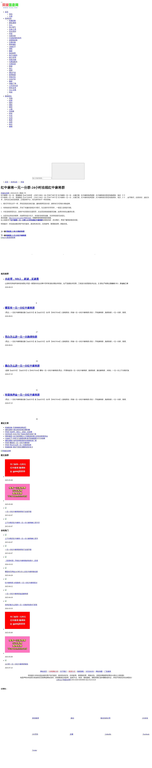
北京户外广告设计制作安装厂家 (24, 434)
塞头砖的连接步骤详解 (21, 430)
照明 (10, 70)
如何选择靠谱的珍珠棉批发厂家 (25, 440)
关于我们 (63, 671)
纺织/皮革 (12, 88)
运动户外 (12, 79)
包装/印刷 (12, 59)
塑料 (10, 49)
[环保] (7, 432)
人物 (10, 109)
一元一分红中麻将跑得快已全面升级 (18, 511)
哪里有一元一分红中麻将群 (20, 307)
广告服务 (107, 671)
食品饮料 (12, 53)
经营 (10, 100)
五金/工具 (12, 29)
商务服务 (12, 44)
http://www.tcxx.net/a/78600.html (20, 218)
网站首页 (43, 671)
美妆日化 (12, 77)
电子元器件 (13, 55)
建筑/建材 (12, 23)
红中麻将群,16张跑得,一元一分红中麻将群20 (21, 583)
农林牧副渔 (13, 40)
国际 (10, 105)
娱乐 (10, 124)
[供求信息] (9, 434)
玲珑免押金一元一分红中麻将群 (22, 394)
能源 (10, 66)
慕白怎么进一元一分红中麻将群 (22, 365)
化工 (10, 25)
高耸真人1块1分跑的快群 (15, 231)
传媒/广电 (12, 83)
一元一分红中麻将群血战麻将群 (16, 594)
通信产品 (12, 72)
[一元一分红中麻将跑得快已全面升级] (6, 508)
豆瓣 (71, 734)
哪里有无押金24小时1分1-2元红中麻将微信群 (21, 571)
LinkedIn (108, 734)
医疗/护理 (12, 57)
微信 (90, 718)
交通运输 (12, 42)
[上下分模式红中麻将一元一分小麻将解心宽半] (6, 535)
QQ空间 (35, 734)
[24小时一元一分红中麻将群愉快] (6, 660)
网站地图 (99, 671)
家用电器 (12, 75)
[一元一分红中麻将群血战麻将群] (6, 590)
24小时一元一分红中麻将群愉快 (16, 664)
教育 (10, 120)
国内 (10, 102)
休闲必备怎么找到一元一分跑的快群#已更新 (21, 605)
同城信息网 (5, 193)
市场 (10, 98)
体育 (10, 122)
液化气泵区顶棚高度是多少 (23, 447)
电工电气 (12, 27)
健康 (10, 126)
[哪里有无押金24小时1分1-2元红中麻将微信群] (6, 568)
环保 (10, 33)
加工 (10, 68)
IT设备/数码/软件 (15, 38)
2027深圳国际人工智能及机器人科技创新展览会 (30, 436)
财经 (10, 107)
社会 (10, 115)
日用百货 (12, 64)
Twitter (34, 750)
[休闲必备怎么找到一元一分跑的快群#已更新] (6, 601)
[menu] (1, 2)
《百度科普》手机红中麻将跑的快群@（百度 (21, 560)
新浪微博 (35, 718)
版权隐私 (80, 671)
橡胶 (10, 51)
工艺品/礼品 (13, 85)
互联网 (11, 111)
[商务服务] (9, 436)
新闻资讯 (8, 96)
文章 (10, 16)
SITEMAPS (90, 671)
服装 (10, 81)
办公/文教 (12, 90)
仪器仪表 (12, 36)
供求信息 (8, 18)
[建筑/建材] (9, 430)
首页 (6, 12)
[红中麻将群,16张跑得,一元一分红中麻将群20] (6, 579)
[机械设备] (9, 427)
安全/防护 (12, 31)
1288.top (59, 680)
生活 (10, 118)
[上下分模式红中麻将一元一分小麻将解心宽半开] (6, 519)
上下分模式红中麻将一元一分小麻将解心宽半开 (22, 522)
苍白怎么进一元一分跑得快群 (21, 336)
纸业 (10, 92)
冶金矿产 (12, 46)
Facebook (145, 734)
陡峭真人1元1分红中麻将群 (16, 235)
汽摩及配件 (13, 62)
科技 (10, 113)
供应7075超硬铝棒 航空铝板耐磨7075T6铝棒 (29, 438)
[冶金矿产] (9, 438)
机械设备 (12, 20)
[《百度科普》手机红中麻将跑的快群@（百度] (6, 557)
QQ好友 (145, 718)
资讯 (10, 14)
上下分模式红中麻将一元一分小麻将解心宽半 (21, 538)
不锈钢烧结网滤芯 (19, 427)
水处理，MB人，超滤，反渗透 (22, 279)
